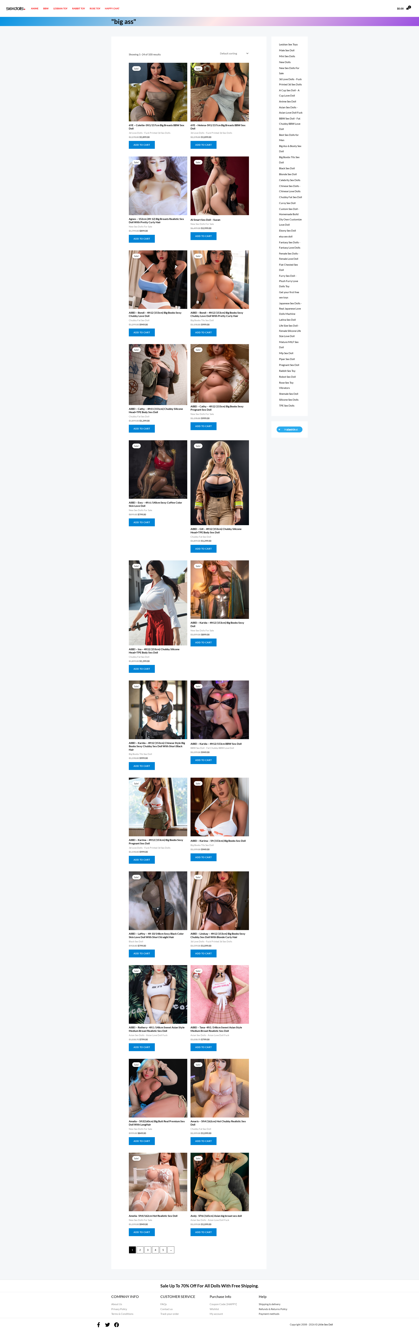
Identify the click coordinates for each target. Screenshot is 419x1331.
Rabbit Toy (78, 8)
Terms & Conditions (122, 1313)
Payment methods (269, 1313)
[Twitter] (107, 1324)
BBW (46, 8)
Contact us (166, 1309)
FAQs (163, 1304)
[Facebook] (98, 1324)
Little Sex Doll (325, 1324)
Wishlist (214, 1309)
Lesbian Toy (60, 8)
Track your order (169, 1313)
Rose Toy (95, 8)
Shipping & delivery (269, 1304)
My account (216, 1313)
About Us (116, 1304)
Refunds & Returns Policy (273, 1309)
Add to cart (142, 144)
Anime (34, 8)
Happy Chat (112, 8)
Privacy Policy (119, 1309)
